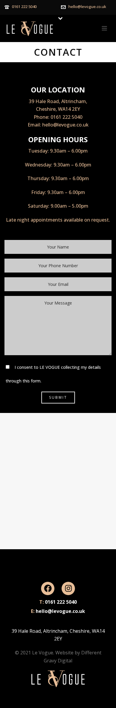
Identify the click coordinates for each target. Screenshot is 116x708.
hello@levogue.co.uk (87, 6)
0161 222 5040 (24, 6)
